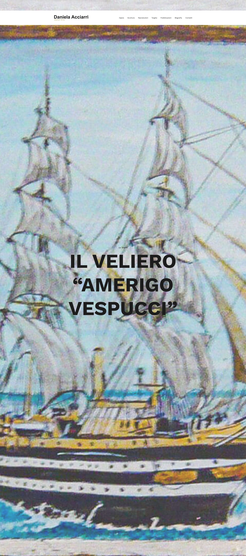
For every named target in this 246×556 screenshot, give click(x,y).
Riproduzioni (143, 18)
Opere (121, 18)
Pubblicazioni (166, 18)
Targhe (154, 18)
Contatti (188, 18)
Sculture (131, 18)
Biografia (178, 18)
